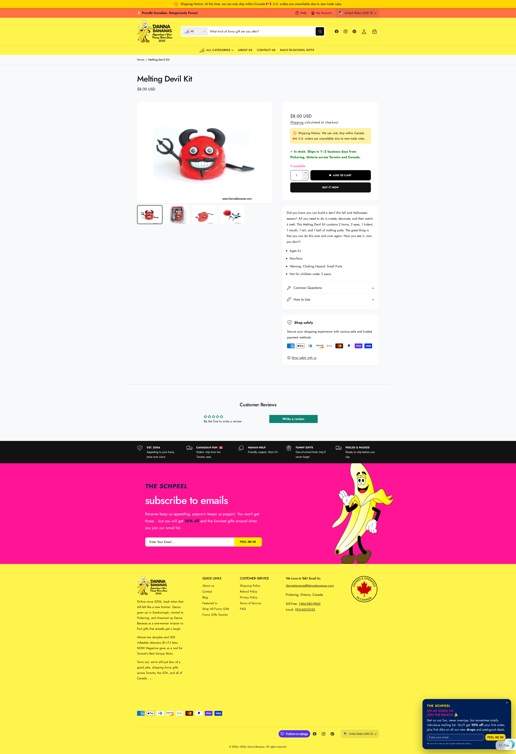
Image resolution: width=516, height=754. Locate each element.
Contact (207, 591)
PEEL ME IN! (248, 541)
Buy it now (330, 187)
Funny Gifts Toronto (215, 614)
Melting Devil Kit (158, 60)
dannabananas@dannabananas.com (310, 585)
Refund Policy (248, 591)
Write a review (293, 419)
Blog (205, 597)
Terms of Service (250, 603)
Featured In (209, 603)
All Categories (218, 50)
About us (208, 585)
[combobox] (267, 31)
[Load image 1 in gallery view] (149, 214)
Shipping (297, 122)
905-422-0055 (305, 609)
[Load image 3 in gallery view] (204, 214)
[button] (374, 31)
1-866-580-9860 (309, 603)
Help (303, 13)
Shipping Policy (250, 585)
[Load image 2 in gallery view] (177, 214)
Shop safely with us (304, 358)
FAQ (243, 609)
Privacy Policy (248, 597)
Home (141, 60)
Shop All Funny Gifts (215, 609)
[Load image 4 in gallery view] (232, 214)
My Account (324, 13)
